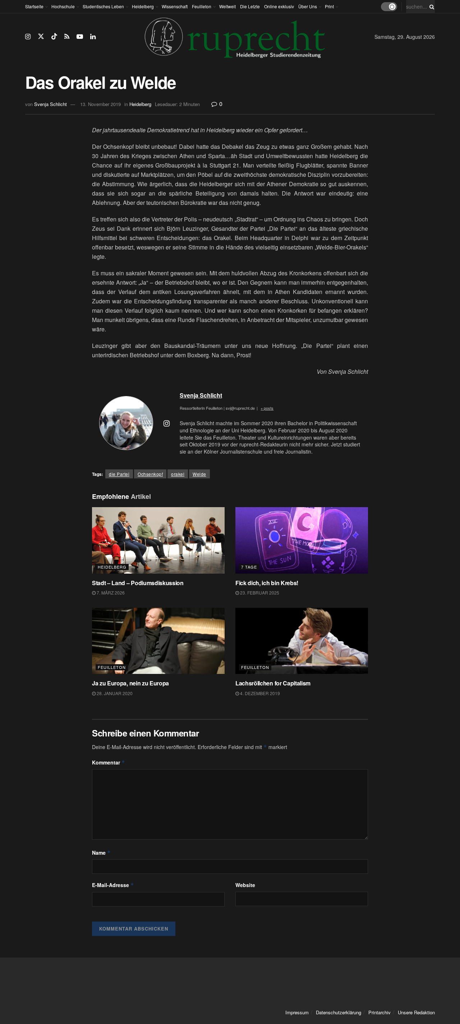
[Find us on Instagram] (28, 37)
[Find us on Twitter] (41, 36)
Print (329, 6)
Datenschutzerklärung (338, 1012)
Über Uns (307, 6)
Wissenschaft (175, 6)
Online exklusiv (279, 6)
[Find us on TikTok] (54, 36)
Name (101, 852)
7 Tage (249, 567)
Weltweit (227, 6)
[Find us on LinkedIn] (93, 37)
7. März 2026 (110, 592)
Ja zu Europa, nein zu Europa (130, 683)
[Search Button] (430, 6)
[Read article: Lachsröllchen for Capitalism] (301, 641)
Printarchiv (379, 1012)
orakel (177, 474)
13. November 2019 (100, 104)
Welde (199, 474)
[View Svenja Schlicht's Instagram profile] (166, 423)
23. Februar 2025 (259, 592)
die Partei (119, 474)
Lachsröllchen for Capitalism (272, 683)
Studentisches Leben (103, 6)
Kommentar (108, 762)
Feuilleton (201, 6)
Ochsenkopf (150, 474)
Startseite (34, 6)
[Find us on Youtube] (80, 37)
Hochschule (63, 6)
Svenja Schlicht (50, 104)
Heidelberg (143, 6)
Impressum (297, 1012)
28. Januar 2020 (114, 693)
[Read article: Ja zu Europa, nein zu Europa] (158, 641)
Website (245, 884)
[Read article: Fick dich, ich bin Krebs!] (301, 540)
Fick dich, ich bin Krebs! (266, 583)
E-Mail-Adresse (113, 884)
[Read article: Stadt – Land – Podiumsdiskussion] (158, 540)
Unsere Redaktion (416, 1012)
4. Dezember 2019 (259, 693)
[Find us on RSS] (66, 37)
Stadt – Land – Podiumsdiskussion (138, 583)
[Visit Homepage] (235, 36)
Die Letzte (250, 6)
